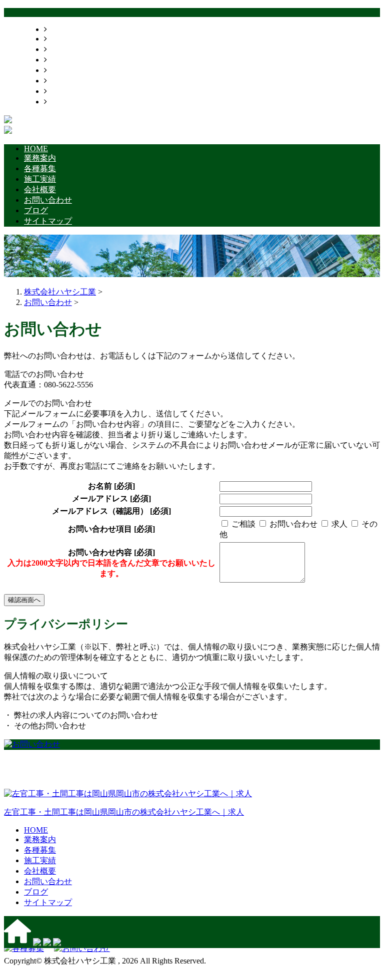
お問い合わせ (71, 80)
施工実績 (63, 59)
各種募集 (63, 49)
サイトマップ (71, 101)
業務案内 (63, 38)
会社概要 (63, 70)
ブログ (59, 91)
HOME (59, 29)
